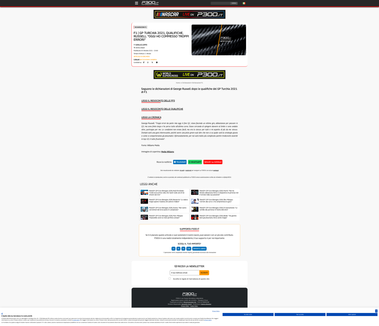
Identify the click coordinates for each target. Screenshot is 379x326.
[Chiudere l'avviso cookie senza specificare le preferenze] (376, 311)
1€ (173, 249)
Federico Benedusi (206, 304)
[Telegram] (157, 62)
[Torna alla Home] (189, 296)
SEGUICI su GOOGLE (213, 162)
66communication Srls (190, 302)
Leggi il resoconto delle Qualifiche (162, 109)
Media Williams (167, 151)
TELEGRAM (181, 162)
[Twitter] (152, 62)
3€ (178, 249)
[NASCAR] (189, 18)
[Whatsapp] (148, 62)
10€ (188, 249)
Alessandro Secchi (187, 304)
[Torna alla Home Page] (149, 5)
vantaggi (216, 170)
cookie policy (76, 320)
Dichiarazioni (186, 83)
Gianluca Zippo (141, 45)
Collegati (137, 59)
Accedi (182, 170)
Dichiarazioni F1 (140, 27)
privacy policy (208, 320)
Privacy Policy (216, 311)
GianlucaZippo (140, 48)
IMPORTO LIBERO (199, 249)
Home (178, 83)
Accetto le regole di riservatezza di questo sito (191, 279)
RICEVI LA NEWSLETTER (190, 266)
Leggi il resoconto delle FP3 (158, 100)
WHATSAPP (196, 162)
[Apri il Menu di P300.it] (136, 3)
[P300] (189, 78)
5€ (183, 249)
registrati (188, 170)
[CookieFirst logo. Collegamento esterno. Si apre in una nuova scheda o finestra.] (2, 314)
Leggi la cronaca (151, 117)
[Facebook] (144, 62)
